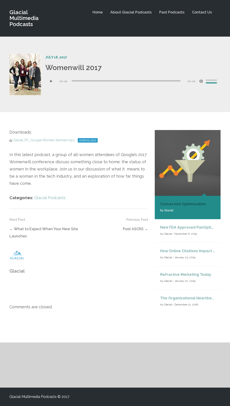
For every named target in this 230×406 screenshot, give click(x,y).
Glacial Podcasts (50, 197)
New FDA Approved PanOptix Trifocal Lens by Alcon (187, 227)
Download (88, 140)
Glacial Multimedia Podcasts (24, 18)
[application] (133, 81)
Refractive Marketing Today (185, 274)
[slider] (212, 81)
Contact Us (202, 12)
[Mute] (201, 81)
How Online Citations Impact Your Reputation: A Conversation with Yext (187, 251)
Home (98, 12)
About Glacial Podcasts (131, 12)
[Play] (51, 81)
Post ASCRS (133, 229)
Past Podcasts (171, 12)
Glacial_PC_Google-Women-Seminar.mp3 (44, 140)
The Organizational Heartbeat (187, 298)
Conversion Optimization (183, 204)
